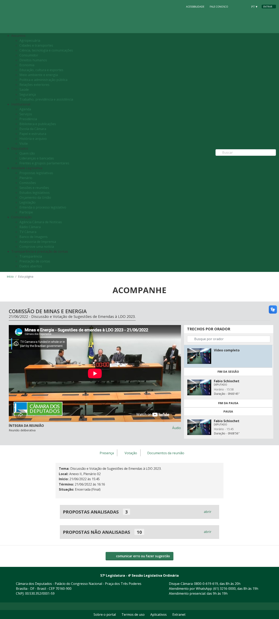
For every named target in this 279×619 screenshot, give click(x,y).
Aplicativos (158, 614)
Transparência (30, 256)
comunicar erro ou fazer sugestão (142, 556)
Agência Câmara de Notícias (40, 222)
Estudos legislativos (34, 192)
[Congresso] (236, 6)
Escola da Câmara (32, 129)
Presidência (28, 119)
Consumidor (28, 55)
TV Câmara (27, 232)
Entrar (267, 6)
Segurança (27, 94)
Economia (26, 65)
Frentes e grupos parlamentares (44, 163)
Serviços (25, 114)
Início (10, 276)
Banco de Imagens (33, 236)
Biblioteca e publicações (37, 124)
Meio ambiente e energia (38, 75)
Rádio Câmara (30, 227)
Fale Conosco (219, 6)
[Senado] (244, 6)
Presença (107, 453)
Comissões (27, 183)
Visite (23, 143)
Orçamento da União (35, 197)
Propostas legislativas (36, 173)
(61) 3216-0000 (224, 588)
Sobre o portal (105, 614)
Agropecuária (29, 40)
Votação (131, 453)
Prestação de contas (34, 261)
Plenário (25, 178)
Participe (26, 212)
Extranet (178, 614)
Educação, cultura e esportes (41, 70)
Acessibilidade (195, 6)
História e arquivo (33, 138)
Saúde (24, 89)
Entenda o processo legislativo (42, 207)
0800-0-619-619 (206, 583)
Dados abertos (30, 266)
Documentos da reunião (165, 453)
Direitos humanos (33, 60)
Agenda (25, 109)
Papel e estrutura (32, 133)
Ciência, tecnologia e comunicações (46, 50)
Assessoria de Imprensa (37, 241)
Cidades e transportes (36, 45)
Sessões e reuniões (34, 187)
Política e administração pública (43, 79)
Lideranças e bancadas (36, 158)
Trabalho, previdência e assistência (46, 99)
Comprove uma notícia (36, 246)
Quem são (27, 153)
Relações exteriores (34, 84)
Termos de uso (133, 614)
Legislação (27, 202)
